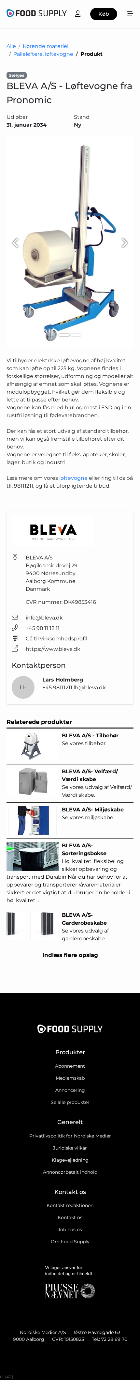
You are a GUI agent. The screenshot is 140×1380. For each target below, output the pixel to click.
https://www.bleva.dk (53, 649)
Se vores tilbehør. (90, 739)
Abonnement (70, 1066)
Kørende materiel (45, 46)
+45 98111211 (58, 687)
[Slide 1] (64, 335)
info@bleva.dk (44, 618)
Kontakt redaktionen (70, 1205)
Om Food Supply (70, 1242)
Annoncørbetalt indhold (70, 1172)
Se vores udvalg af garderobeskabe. (85, 927)
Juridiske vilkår (70, 1148)
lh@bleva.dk (90, 687)
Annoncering (70, 1090)
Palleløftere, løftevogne (43, 54)
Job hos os (70, 1229)
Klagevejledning (70, 1160)
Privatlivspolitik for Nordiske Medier (70, 1136)
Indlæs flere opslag (70, 955)
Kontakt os (70, 1217)
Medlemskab (70, 1078)
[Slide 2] (76, 335)
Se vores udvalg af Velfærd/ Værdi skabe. (97, 783)
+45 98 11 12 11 (43, 628)
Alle (11, 46)
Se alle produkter (70, 1102)
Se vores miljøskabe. (93, 814)
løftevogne (73, 478)
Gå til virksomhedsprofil (56, 638)
